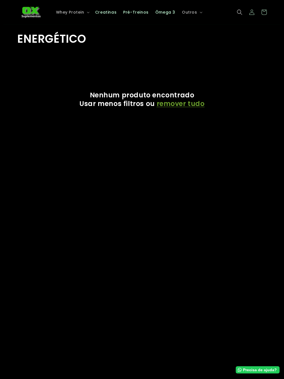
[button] (72, 12)
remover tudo (181, 103)
